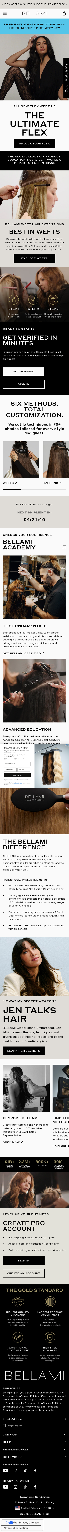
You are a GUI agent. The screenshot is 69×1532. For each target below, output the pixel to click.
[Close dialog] (67, 745)
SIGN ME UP (17, 775)
